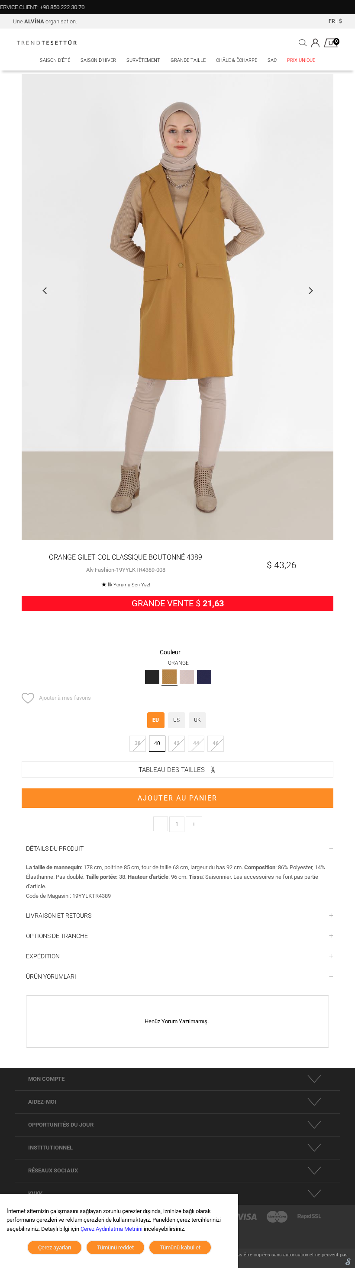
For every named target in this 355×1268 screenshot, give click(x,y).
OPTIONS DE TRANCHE (57, 935)
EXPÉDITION (43, 956)
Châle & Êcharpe (236, 60)
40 (157, 743)
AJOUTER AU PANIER (177, 798)
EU (155, 720)
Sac (272, 60)
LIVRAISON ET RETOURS (58, 915)
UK (197, 720)
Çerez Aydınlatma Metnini (111, 1229)
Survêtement (143, 60)
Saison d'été (55, 60)
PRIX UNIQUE (301, 60)
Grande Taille (188, 60)
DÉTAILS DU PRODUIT (55, 848)
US (176, 720)
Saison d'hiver (98, 60)
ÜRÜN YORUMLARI (51, 976)
